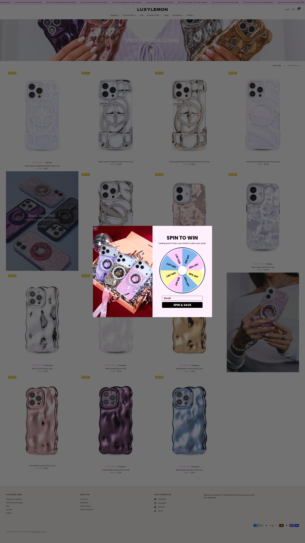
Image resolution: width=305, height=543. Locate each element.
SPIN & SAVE (182, 305)
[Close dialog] (95, 228)
